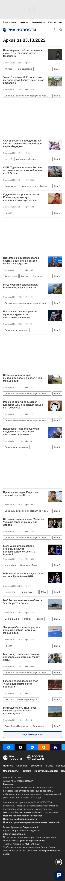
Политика (8, 765)
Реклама (26, 770)
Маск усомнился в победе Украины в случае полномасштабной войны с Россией (19, 550)
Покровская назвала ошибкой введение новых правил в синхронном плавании (21, 431)
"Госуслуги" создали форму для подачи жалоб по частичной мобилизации (22, 630)
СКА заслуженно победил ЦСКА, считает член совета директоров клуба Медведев (22, 143)
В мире (49, 765)
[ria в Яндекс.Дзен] (20, 747)
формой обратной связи (32, 840)
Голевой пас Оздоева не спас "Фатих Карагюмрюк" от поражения (20, 684)
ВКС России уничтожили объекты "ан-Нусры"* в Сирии (22, 602)
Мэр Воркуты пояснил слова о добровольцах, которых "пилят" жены (21, 657)
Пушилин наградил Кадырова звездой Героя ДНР (20, 494)
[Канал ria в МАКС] (9, 747)
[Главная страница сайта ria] (19, 29)
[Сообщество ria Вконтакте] (32, 747)
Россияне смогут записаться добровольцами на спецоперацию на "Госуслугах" (23, 405)
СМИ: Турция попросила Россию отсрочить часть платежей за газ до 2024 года (22, 170)
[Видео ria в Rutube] (55, 747)
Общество (21, 765)
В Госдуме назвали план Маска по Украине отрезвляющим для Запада (23, 522)
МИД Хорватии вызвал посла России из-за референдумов (20, 286)
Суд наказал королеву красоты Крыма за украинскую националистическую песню (21, 197)
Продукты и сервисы (46, 770)
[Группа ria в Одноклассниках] (44, 747)
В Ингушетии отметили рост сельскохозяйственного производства (19, 710)
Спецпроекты (10, 770)
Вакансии (8, 784)
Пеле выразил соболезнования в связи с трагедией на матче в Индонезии (23, 53)
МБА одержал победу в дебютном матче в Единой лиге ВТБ (23, 575)
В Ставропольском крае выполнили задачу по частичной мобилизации (22, 378)
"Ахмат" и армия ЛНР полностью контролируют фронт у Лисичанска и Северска (23, 80)
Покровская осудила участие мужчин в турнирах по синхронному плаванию (20, 314)
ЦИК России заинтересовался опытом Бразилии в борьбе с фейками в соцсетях (21, 260)
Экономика (36, 765)
